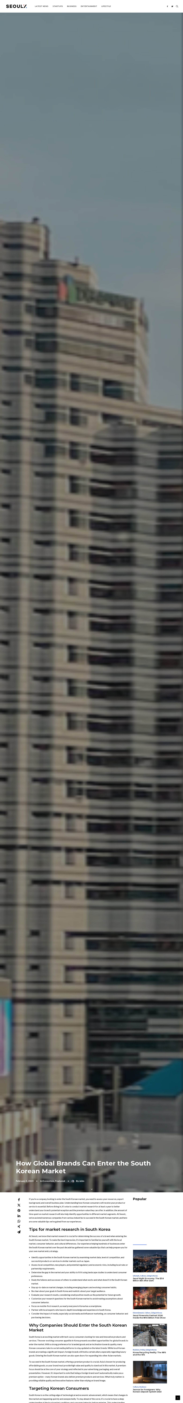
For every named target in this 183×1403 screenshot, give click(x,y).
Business (71, 6)
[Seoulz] (16, 6)
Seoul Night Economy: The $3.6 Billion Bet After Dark (148, 1279)
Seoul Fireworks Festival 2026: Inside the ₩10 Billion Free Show (149, 1316)
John (81, 1181)
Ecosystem (48, 1181)
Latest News (41, 6)
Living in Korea (152, 1276)
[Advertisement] (153, 1222)
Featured (60, 1181)
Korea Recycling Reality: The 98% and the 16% (149, 1353)
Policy (142, 1350)
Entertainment (89, 6)
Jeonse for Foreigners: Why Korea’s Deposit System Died (147, 1390)
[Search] (176, 6)
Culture (143, 1276)
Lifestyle (106, 6)
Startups (58, 6)
